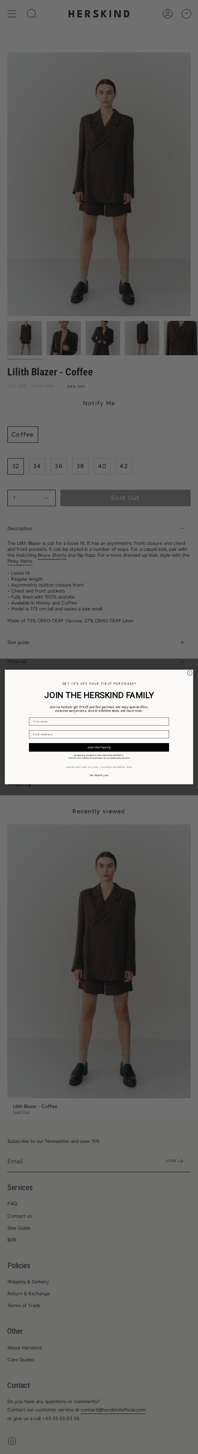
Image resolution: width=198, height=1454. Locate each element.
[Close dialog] (189, 673)
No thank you (99, 775)
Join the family (99, 747)
